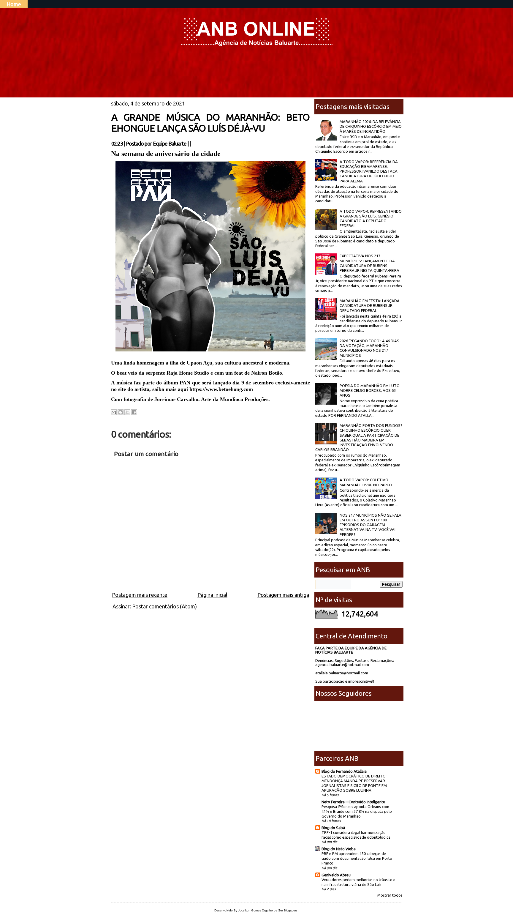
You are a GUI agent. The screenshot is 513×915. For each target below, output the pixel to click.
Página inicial (212, 595)
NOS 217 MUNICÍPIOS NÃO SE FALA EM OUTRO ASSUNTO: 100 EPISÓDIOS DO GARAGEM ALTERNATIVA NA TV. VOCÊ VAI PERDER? (370, 525)
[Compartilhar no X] (127, 412)
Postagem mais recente (139, 595)
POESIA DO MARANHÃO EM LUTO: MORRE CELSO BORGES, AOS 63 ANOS (370, 390)
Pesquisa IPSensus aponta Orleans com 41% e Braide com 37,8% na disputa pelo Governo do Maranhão (357, 811)
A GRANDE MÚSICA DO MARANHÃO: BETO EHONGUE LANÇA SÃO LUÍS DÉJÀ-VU (210, 122)
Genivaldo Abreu (336, 875)
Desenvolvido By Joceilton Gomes (237, 910)
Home (14, 4)
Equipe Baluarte (169, 143)
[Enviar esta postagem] (192, 143)
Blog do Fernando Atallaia (344, 771)
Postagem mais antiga (283, 595)
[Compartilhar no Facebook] (134, 412)
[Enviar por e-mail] (114, 412)
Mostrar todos (390, 895)
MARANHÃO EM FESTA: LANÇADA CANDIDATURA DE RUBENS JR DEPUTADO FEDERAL (370, 306)
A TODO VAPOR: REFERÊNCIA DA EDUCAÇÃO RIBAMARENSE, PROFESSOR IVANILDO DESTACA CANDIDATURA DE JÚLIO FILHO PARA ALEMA (369, 171)
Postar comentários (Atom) (164, 606)
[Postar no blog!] (121, 412)
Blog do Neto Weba (339, 849)
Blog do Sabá (333, 828)
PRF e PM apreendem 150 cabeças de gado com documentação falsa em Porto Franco (357, 858)
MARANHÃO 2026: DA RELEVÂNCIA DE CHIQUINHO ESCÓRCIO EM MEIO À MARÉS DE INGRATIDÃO (371, 126)
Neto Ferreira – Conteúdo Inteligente (353, 802)
